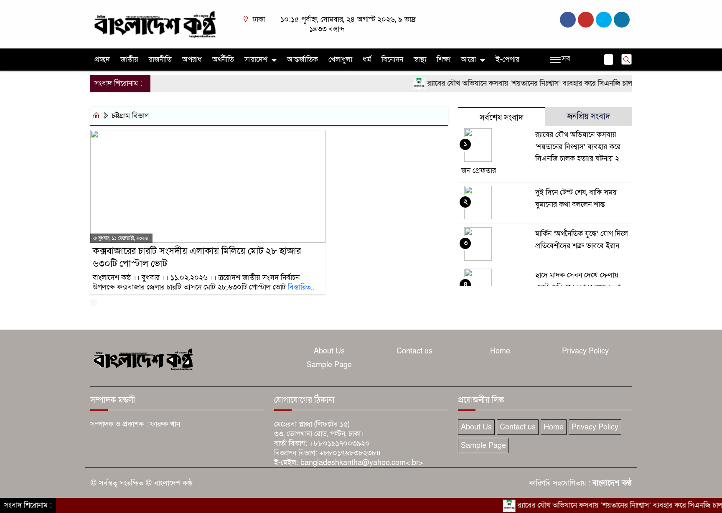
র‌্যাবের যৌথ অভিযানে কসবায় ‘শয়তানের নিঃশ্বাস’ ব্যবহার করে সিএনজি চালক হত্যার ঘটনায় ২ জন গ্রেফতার (561, 83)
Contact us (414, 351)
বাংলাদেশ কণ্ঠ (612, 483)
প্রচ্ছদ (102, 59)
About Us (329, 351)
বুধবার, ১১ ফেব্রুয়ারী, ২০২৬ (122, 238)
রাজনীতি (160, 59)
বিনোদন (392, 59)
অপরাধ (192, 59)
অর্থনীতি (223, 59)
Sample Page (329, 365)
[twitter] (586, 20)
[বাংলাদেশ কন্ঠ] (154, 23)
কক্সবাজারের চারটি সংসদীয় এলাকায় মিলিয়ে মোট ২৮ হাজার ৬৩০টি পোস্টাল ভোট (197, 257)
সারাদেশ (255, 59)
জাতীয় (129, 59)
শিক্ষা (443, 59)
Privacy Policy (585, 351)
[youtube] (622, 20)
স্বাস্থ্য (420, 59)
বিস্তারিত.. (301, 287)
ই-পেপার (507, 59)
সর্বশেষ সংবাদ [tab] (501, 117)
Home (500, 351)
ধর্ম (367, 59)
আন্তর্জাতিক (302, 59)
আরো (468, 59)
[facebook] (568, 20)
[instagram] (604, 20)
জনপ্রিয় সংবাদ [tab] (588, 116)
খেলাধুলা (340, 59)
